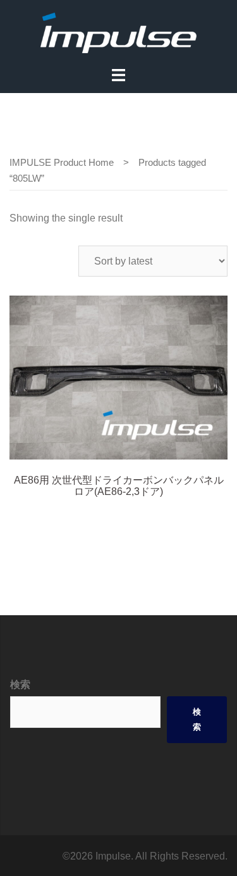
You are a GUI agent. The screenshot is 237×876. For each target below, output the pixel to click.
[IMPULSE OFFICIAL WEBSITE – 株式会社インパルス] (118, 32)
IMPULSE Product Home (61, 163)
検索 (20, 684)
